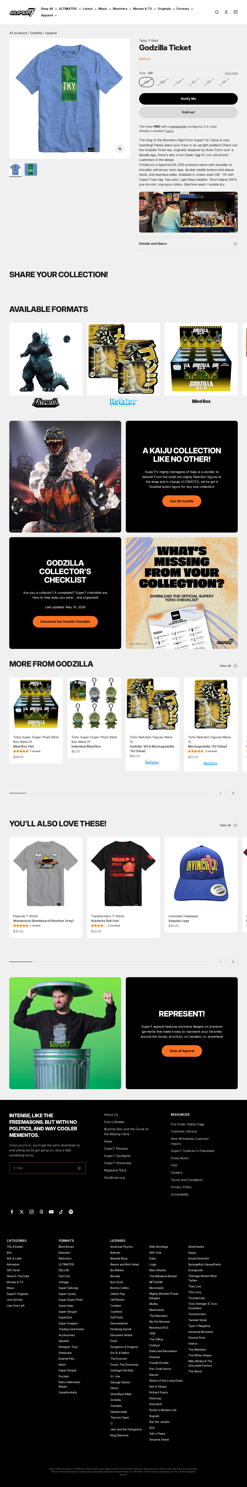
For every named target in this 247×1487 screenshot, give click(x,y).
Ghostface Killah (120, 1394)
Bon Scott (116, 1282)
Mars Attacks (157, 1270)
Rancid (153, 1374)
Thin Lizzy (194, 1292)
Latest (88, 9)
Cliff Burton (117, 1299)
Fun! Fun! (64, 1276)
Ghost (114, 1388)
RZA (152, 1427)
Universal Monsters (200, 1331)
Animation (13, 1264)
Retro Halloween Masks (69, 1384)
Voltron (192, 1343)
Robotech (155, 1404)
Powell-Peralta (158, 1362)
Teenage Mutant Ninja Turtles (202, 1278)
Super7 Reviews (116, 1148)
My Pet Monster (159, 1321)
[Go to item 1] (15, 170)
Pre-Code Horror (160, 1368)
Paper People (67, 1370)
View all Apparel (181, 1051)
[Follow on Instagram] (31, 1211)
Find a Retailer (114, 1122)
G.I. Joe (115, 1376)
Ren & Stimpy (158, 1386)
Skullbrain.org (114, 1178)
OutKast (154, 1345)
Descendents (119, 1323)
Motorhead (156, 1309)
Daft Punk (116, 1317)
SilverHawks (196, 1246)
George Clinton (120, 1382)
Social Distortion (198, 1258)
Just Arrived (14, 1299)
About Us (111, 1115)
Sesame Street (159, 1439)
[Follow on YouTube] (51, 1211)
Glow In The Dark (18, 1276)
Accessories (67, 1335)
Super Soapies (68, 1323)
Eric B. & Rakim (119, 1352)
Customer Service (184, 1131)
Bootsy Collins (119, 1288)
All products (18, 33)
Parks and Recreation (163, 1351)
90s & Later (14, 1258)
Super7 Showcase (117, 1163)
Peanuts (154, 1357)
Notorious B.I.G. (159, 1327)
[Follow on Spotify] (71, 1211)
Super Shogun (68, 1311)
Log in (169, 131)
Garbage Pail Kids (121, 1370)
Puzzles (64, 1376)
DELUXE (64, 1270)
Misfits (153, 1304)
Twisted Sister (197, 1320)
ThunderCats (196, 1298)
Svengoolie (195, 1270)
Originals (164, 9)
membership (178, 126)
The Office (156, 1339)
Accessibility (180, 1194)
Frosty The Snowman (124, 1364)
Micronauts (156, 1288)
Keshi (62, 1364)
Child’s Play (117, 1293)
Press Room (180, 1158)
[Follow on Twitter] (21, 1211)
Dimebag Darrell (120, 1329)
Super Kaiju (66, 1305)
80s (9, 1252)
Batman (115, 1252)
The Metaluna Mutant (163, 1276)
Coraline (115, 1305)
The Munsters (158, 1315)
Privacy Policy (181, 1187)
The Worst (195, 1371)
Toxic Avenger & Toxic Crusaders (202, 1306)
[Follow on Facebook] (11, 1211)
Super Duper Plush (71, 1299)
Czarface (116, 1311)
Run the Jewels (159, 1421)
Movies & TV (142, 9)
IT (111, 1423)
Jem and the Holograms (126, 1429)
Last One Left (16, 1305)
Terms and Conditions (187, 1180)
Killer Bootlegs (158, 1246)
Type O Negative (199, 1325)
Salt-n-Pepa (157, 1433)
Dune (113, 1341)
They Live (194, 1286)
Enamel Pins (66, 1358)
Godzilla (36, 33)
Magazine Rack (115, 1170)
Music (102, 9)
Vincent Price (196, 1337)
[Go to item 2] (31, 170)
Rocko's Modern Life (163, 1410)
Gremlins (116, 1405)
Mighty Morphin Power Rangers (163, 1296)
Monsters (120, 9)
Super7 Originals (17, 1293)
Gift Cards (13, 1270)
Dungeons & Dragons (124, 1346)
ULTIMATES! (68, 9)
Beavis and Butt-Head (124, 1264)
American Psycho (121, 1246)
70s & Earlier (15, 1246)
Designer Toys (68, 1346)
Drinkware (65, 1352)
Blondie (115, 1276)
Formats (183, 9)
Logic (152, 1264)
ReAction (64, 1252)
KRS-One (155, 1252)
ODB (152, 1333)
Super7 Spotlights (117, 1156)
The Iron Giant (119, 1417)
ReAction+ (65, 1258)
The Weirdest (197, 1349)
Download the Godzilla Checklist (65, 621)
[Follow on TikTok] (61, 1211)
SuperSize (65, 1317)
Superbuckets (68, 1392)
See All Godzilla (182, 501)
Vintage (64, 1282)
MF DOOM (155, 1282)
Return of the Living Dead (165, 1380)
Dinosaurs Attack (121, 1335)
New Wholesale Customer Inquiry (190, 1141)
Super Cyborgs (68, 1288)
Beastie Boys (119, 1258)
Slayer (192, 1252)
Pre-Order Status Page (187, 1124)
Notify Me (188, 99)
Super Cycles (67, 1293)
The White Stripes (200, 1355)
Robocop (155, 1398)
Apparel (47, 15)
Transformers (197, 1314)
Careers (176, 1172)
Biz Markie (117, 1270)
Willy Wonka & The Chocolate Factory (200, 1363)
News (108, 1141)
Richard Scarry (158, 1392)
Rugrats (154, 1416)
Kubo (152, 1258)
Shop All (47, 9)
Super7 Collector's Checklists (192, 1151)
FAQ (174, 1165)
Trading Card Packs (71, 1329)
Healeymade (118, 1411)
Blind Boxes (66, 1246)
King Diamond (119, 1435)
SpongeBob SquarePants (204, 1264)
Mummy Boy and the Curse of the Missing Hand (126, 1131)
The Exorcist (118, 1358)
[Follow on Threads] (41, 1211)
